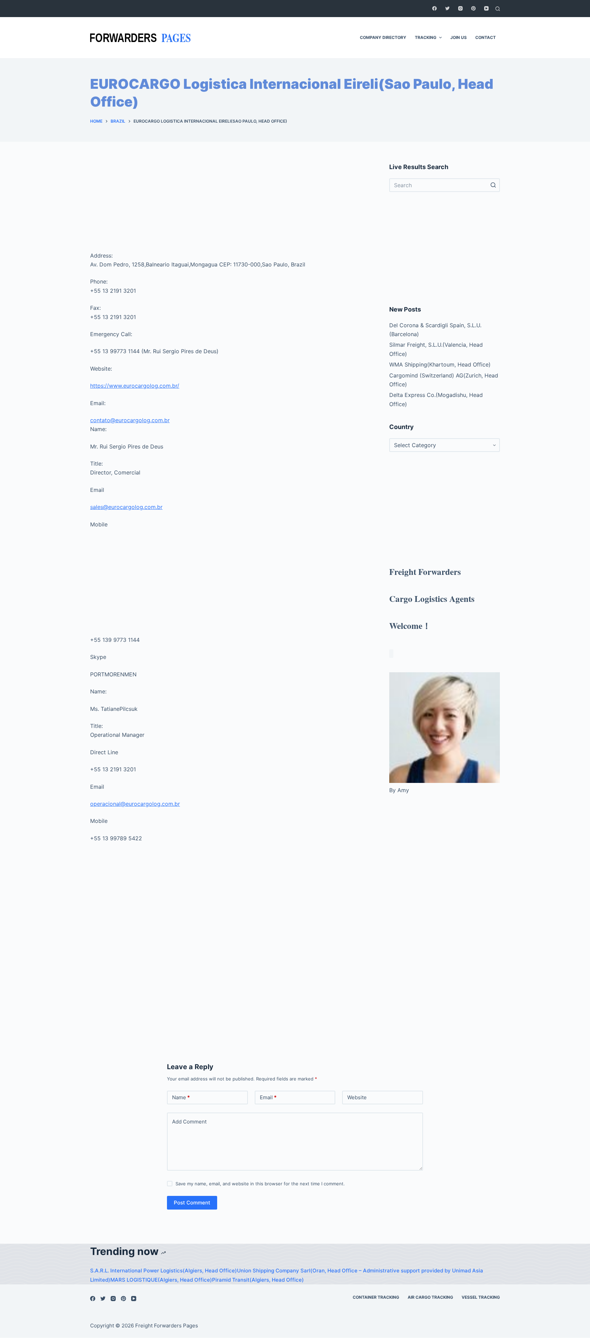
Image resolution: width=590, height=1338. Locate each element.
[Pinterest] (473, 8)
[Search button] (493, 185)
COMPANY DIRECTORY (383, 37)
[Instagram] (460, 8)
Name (181, 1097)
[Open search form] (497, 8)
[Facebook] (434, 8)
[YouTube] (486, 8)
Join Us (458, 37)
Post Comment (192, 1202)
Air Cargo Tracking (430, 1297)
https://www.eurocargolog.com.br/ (134, 385)
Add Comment (189, 1121)
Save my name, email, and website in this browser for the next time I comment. (260, 1183)
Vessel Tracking (481, 1297)
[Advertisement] (231, 205)
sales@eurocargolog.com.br (126, 507)
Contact (485, 37)
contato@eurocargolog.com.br (130, 420)
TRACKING (425, 37)
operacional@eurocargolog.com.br (135, 803)
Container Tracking (376, 1297)
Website (357, 1097)
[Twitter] (447, 8)
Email (268, 1097)
